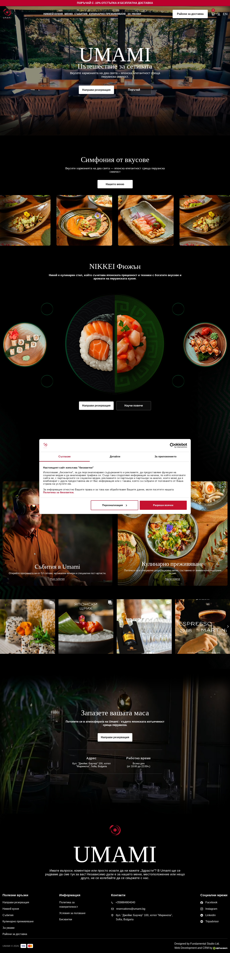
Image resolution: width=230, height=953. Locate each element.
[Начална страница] (7, 13)
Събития (80, 13)
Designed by (197, 943)
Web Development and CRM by (193, 947)
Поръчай (134, 89)
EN (225, 14)
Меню (68, 13)
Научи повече (133, 405)
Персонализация (112, 505)
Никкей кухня (53, 13)
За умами (134, 13)
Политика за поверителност (68, 904)
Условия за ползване (72, 913)
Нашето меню (115, 184)
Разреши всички (163, 505)
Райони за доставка (190, 13)
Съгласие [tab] (64, 456)
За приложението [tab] (165, 456)
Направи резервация (96, 89)
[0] (213, 14)
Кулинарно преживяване (107, 13)
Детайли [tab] (115, 456)
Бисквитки (65, 919)
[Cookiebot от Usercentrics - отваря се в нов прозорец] (172, 445)
